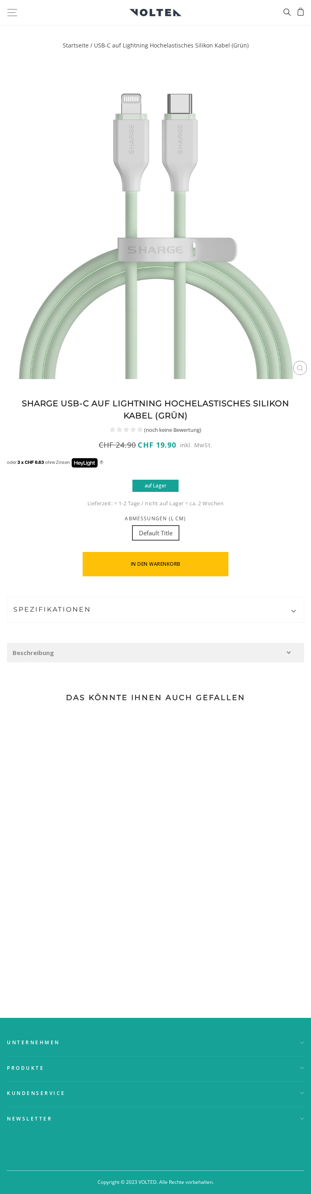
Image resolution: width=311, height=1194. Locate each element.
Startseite (76, 45)
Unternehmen (33, 1042)
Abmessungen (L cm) (155, 518)
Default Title (156, 533)
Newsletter (29, 1118)
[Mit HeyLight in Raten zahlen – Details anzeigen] (101, 463)
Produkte (25, 1068)
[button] (155, 652)
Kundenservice (36, 1093)
